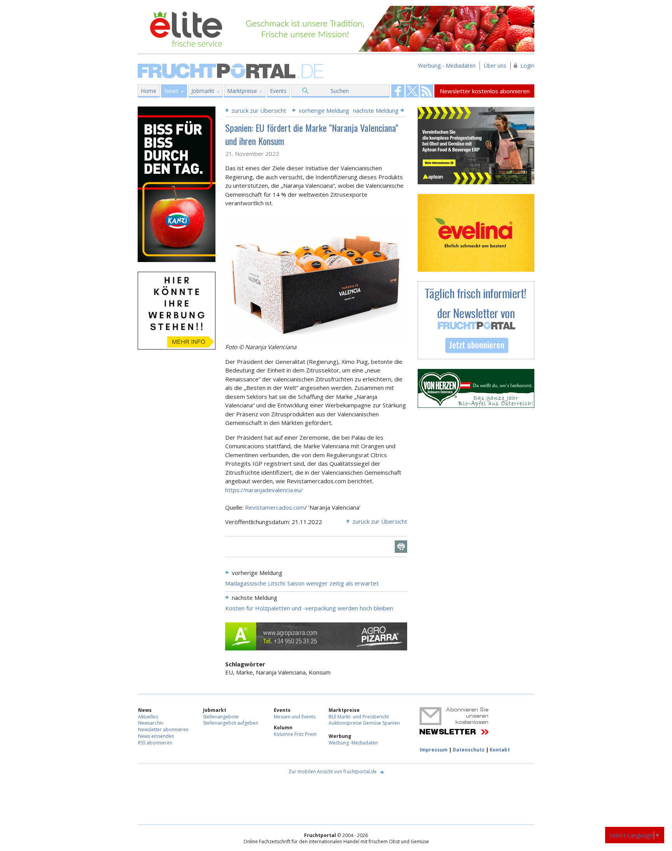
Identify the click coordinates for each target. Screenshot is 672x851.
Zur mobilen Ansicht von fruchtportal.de (333, 771)
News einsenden (156, 736)
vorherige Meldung (324, 110)
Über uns (495, 65)
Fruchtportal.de (232, 70)
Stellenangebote (221, 716)
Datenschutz (469, 749)
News (171, 90)
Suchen (340, 90)
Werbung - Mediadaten (447, 65)
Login (527, 65)
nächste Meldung (376, 110)
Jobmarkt (202, 90)
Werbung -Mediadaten (353, 742)
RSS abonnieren (155, 742)
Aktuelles (148, 716)
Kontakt (500, 749)
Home (148, 90)
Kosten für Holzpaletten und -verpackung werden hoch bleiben (309, 608)
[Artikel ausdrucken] (401, 546)
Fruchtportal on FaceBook (397, 91)
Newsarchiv (150, 723)
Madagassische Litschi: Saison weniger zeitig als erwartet (302, 583)
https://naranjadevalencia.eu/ (264, 490)
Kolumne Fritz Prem (295, 734)
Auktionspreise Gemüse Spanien (364, 723)
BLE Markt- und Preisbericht (359, 716)
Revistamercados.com (274, 507)
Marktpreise (242, 90)
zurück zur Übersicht (258, 110)
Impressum (434, 749)
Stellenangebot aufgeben (230, 723)
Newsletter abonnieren (163, 729)
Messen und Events (294, 716)
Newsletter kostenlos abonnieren (485, 91)
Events (278, 90)
